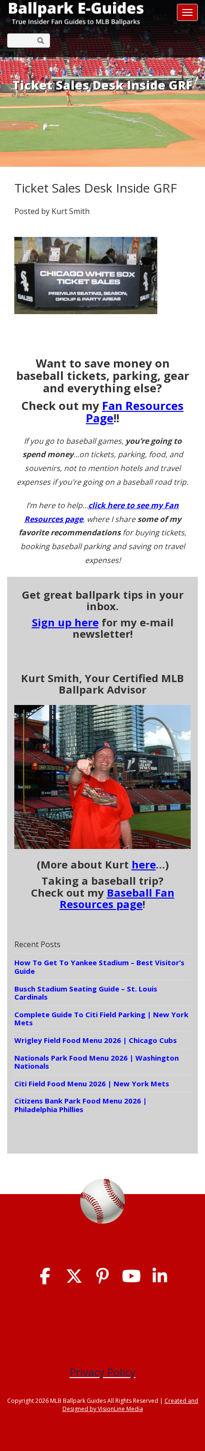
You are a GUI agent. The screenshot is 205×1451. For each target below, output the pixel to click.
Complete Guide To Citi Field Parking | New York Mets (101, 1019)
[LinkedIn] (160, 1276)
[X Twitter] (74, 1276)
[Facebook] (45, 1276)
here (144, 864)
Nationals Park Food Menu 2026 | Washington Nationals (96, 1062)
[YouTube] (131, 1276)
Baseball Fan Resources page (117, 898)
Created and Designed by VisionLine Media (130, 1405)
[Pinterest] (102, 1276)
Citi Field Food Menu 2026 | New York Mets (91, 1083)
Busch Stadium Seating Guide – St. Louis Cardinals (85, 993)
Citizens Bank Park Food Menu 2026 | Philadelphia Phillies (80, 1105)
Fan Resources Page (135, 412)
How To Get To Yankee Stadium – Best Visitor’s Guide (99, 967)
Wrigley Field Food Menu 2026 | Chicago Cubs (95, 1040)
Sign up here (65, 622)
